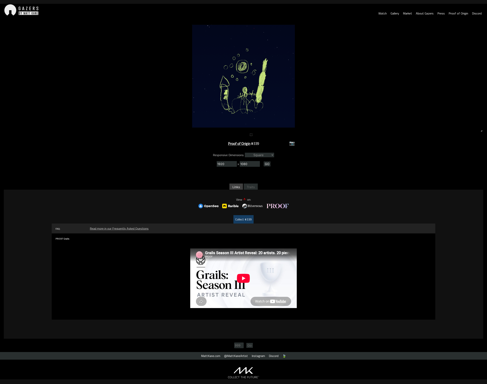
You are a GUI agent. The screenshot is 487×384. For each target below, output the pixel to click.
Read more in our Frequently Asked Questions (119, 228)
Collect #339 (243, 219)
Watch (382, 13)
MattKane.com (210, 356)
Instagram (258, 356)
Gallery (395, 13)
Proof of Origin (458, 13)
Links (236, 187)
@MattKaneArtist (236, 356)
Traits (251, 187)
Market (407, 13)
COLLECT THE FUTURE (243, 377)
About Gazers (425, 13)
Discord (477, 13)
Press (441, 13)
